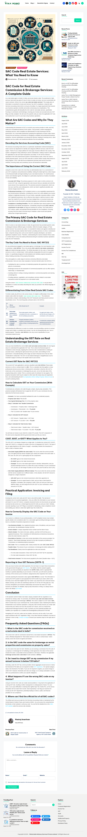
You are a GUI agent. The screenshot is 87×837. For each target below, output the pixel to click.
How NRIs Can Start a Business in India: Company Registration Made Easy (74, 54)
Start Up (64, 257)
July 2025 (64, 161)
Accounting (65, 222)
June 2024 (64, 168)
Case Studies (65, 234)
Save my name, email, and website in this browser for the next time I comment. (27, 782)
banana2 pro (65, 105)
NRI (62, 253)
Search (64, 15)
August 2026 (65, 120)
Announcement (66, 225)
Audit (59, 813)
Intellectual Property (63, 818)
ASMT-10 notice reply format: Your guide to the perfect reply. (19, 804)
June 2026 (64, 127)
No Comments (34, 79)
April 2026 (65, 133)
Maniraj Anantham (22, 719)
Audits (63, 228)
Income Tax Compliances (69, 250)
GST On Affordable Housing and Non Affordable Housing (70, 85)
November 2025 (66, 149)
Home (59, 804)
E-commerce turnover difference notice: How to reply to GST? (19, 821)
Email (25, 775)
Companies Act (66, 238)
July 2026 (64, 123)
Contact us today (23, 617)
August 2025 (65, 158)
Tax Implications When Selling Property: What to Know (37, 377)
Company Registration (64, 806)
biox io (63, 83)
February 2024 (66, 171)
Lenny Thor (65, 95)
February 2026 (66, 139)
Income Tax (61, 809)
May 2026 (64, 130)
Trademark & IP (66, 260)
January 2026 (65, 142)
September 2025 (66, 155)
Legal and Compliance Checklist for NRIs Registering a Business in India (74, 66)
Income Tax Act (66, 247)
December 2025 (66, 146)
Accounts (60, 816)
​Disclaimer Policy (62, 823)
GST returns (26, 568)
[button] (19, 722)
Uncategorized (66, 263)
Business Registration (68, 231)
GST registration (38, 667)
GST (59, 811)
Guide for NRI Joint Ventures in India (73, 44)
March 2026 (65, 136)
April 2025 (65, 165)
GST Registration (22, 67)
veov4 (63, 89)
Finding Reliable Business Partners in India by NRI (74, 34)
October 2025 (66, 152)
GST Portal (19, 588)
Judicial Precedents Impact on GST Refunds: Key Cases (69, 106)
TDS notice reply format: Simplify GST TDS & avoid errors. (17, 812)
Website (42, 775)
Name (8, 775)
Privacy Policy (62, 821)
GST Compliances (11, 67)
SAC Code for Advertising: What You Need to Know (70, 101)
